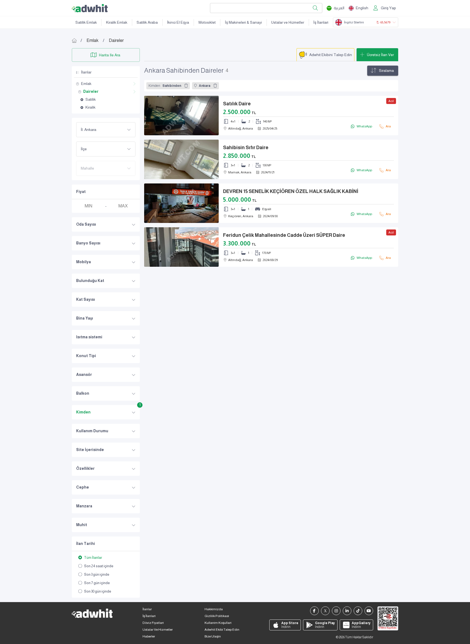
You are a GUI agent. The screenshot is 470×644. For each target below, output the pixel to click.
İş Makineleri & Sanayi (243, 22)
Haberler (149, 636)
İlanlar (147, 609)
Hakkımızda (214, 609)
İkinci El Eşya (178, 22)
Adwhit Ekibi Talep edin (222, 629)
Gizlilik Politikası (217, 616)
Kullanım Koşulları (218, 623)
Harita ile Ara (109, 55)
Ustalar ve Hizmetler (287, 22)
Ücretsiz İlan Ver (380, 55)
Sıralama (386, 70)
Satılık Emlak (86, 22)
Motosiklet (207, 22)
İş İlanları (320, 22)
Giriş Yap (388, 8)
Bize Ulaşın (213, 636)
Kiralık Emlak (116, 22)
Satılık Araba (147, 22)
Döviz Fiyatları (153, 623)
